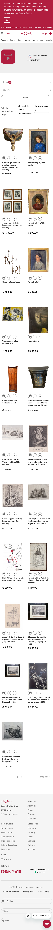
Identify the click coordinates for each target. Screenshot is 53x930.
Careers (31, 814)
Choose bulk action (23, 107)
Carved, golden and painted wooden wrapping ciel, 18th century (11, 166)
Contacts (32, 818)
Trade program (8, 840)
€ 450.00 (7, 410)
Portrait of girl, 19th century (36, 163)
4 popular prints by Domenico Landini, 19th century (12, 225)
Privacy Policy (28, 891)
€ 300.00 (33, 351)
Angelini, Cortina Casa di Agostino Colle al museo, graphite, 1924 (13, 639)
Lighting (27, 40)
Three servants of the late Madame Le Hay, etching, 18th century (37, 462)
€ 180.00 (32, 587)
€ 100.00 (7, 528)
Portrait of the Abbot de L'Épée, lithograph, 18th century (38, 580)
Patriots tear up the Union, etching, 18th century (11, 462)
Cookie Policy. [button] (25, 13)
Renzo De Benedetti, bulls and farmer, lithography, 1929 (11, 759)
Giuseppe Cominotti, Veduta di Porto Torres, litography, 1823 (12, 699)
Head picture (33, 341)
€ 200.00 (33, 172)
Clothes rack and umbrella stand (9, 401)
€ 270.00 (7, 646)
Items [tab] (7, 82)
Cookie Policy (43, 891)
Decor (20, 40)
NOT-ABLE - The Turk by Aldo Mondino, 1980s (13, 579)
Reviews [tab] (6, 89)
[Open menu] (3, 33)
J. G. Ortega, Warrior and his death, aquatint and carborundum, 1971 (39, 699)
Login (44, 33)
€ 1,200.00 (33, 410)
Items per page (42, 105)
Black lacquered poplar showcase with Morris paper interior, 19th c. (38, 402)
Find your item (7, 836)
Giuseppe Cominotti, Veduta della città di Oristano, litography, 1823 (37, 640)
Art (34, 40)
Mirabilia (49, 40)
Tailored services (9, 845)
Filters (25, 97)
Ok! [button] (6, 20)
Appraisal (5, 849)
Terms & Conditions (11, 891)
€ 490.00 (7, 291)
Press (30, 809)
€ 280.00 (7, 469)
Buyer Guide (7, 828)
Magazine (6, 859)
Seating (12, 40)
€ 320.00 (33, 291)
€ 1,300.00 (8, 232)
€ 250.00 (7, 587)
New (8, 33)
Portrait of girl (34, 281)
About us (32, 805)
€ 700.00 (33, 528)
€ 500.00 (7, 351)
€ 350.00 (33, 707)
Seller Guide (6, 832)
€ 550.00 (7, 173)
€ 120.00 (7, 766)
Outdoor (40, 40)
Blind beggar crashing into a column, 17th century (12, 521)
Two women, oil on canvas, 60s (10, 342)
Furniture (4, 40)
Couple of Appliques (11, 281)
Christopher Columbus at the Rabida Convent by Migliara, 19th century (39, 521)
